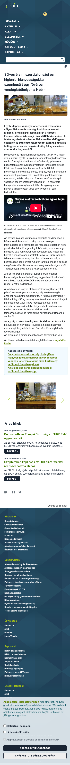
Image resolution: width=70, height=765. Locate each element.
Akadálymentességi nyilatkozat (19, 546)
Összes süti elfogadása (35, 748)
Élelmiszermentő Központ (16, 672)
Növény (8, 632)
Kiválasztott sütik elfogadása (35, 755)
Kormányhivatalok (13, 657)
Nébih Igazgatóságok (14, 650)
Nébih (17, 5)
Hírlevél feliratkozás (14, 675)
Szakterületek (12, 559)
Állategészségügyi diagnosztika (19, 567)
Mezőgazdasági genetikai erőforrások (22, 596)
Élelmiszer (9, 625)
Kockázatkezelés (12, 592)
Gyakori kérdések (14, 686)
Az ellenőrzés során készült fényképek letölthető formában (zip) (30, 369)
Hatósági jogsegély (13, 668)
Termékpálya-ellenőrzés (16, 610)
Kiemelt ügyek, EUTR (14, 589)
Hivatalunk (10, 516)
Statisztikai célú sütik (18, 726)
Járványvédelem (12, 585)
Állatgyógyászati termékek (17, 571)
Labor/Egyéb (10, 636)
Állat (6, 628)
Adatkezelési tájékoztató (16, 542)
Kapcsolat (10, 646)
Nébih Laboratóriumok (15, 654)
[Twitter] (19, 492)
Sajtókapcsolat (11, 661)
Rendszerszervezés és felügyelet (20, 607)
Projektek (9, 535)
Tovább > (12, 451)
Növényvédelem (12, 599)
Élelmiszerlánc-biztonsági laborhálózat (23, 582)
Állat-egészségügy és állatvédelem (21, 564)
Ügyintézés (10, 621)
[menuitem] (35, 21)
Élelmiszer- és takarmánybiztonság (21, 578)
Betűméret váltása (65, 66)
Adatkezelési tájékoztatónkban (21, 701)
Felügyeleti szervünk (14, 531)
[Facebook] (13, 492)
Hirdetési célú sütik (17, 732)
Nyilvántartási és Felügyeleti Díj (19, 603)
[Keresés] (62, 59)
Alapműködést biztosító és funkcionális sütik (32, 739)
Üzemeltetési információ (16, 549)
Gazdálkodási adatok (14, 528)
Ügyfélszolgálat (11, 664)
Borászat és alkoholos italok (18, 574)
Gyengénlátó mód (46, 14)
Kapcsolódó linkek (13, 538)
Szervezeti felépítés (13, 524)
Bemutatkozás (11, 521)
